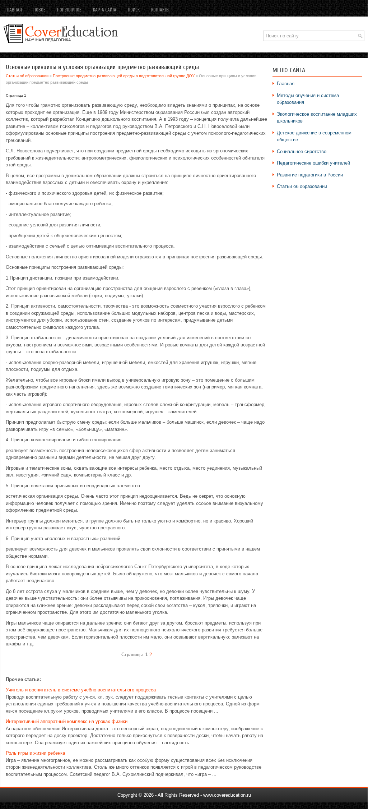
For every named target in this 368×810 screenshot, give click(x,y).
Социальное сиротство (301, 151)
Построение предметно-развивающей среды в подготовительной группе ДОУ (124, 76)
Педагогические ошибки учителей (313, 163)
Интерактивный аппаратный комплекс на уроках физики (66, 721)
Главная (13, 10)
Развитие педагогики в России (310, 175)
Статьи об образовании (27, 76)
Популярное (69, 10)
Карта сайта (104, 10)
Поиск (134, 10)
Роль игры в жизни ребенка (35, 753)
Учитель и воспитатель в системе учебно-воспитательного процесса (81, 689)
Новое (39, 10)
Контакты (160, 10)
